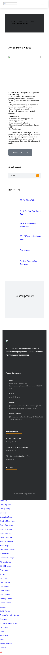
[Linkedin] (7, 473)
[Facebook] (12, 473)
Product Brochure (20, 152)
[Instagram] (16, 473)
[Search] (37, 175)
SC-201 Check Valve (13, 439)
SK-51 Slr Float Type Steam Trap (17, 447)
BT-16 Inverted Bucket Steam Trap (18, 456)
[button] (35, 4)
